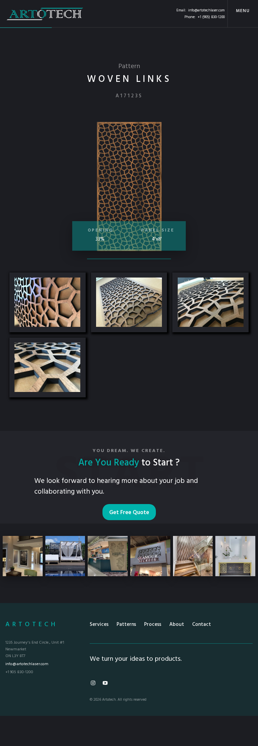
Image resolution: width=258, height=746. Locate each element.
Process (152, 624)
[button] (242, 13)
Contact (201, 624)
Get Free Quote (129, 512)
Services (99, 624)
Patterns (126, 624)
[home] (45, 13)
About (176, 624)
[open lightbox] (47, 302)
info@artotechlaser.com (206, 10)
